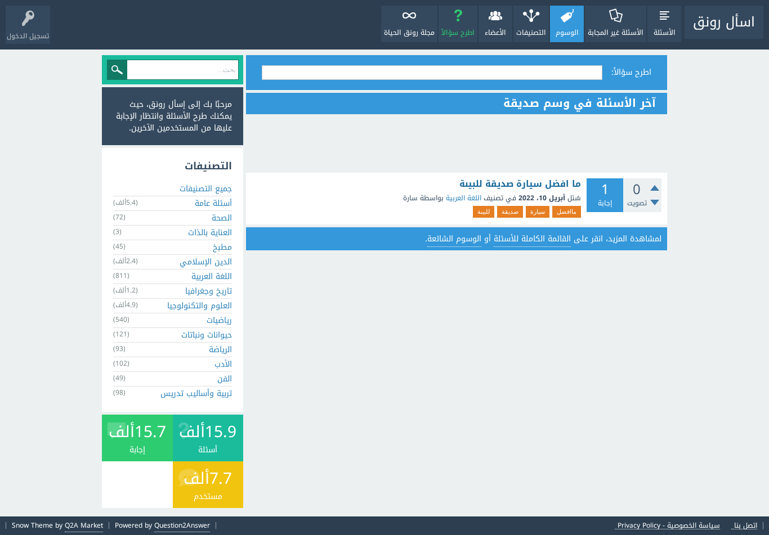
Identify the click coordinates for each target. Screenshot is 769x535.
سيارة (537, 211)
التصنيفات (531, 32)
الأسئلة (665, 32)
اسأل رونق (724, 22)
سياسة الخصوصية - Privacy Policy (669, 525)
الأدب (223, 364)
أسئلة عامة (213, 203)
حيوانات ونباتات (206, 335)
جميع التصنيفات (206, 188)
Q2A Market (84, 525)
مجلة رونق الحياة (409, 32)
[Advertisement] (456, 143)
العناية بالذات (210, 232)
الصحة (222, 218)
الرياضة (220, 349)
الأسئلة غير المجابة (615, 32)
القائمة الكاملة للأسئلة (532, 238)
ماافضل (566, 211)
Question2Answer (182, 525)
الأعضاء (495, 32)
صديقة (510, 211)
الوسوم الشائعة (454, 238)
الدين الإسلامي (206, 261)
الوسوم (567, 32)
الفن (224, 378)
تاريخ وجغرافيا (208, 291)
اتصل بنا (745, 525)
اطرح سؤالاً (458, 32)
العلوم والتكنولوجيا (199, 305)
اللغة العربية (463, 198)
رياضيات (219, 320)
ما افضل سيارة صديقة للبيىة (520, 184)
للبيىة (483, 211)
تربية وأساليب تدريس (196, 393)
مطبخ (222, 247)
